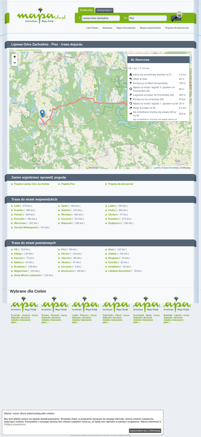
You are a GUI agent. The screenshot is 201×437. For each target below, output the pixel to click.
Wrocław (66, 214)
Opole (64, 206)
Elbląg (18, 253)
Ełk (16, 249)
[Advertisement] (100, 381)
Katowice (113, 219)
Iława (111, 249)
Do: (126, 17)
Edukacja (107, 28)
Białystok (66, 223)
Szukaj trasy (86, 10)
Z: (80, 17)
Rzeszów (19, 219)
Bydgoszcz (114, 223)
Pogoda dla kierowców (177, 28)
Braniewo (19, 266)
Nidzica (18, 262)
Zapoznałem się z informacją (145, 430)
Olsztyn (112, 214)
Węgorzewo (21, 271)
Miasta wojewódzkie (150, 28)
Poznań (18, 214)
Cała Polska (92, 28)
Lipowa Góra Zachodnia (29, 44)
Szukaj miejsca (104, 10)
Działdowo (114, 266)
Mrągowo (113, 258)
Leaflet (156, 167)
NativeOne (101, 329)
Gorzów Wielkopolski (26, 227)
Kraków (18, 210)
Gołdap (112, 253)
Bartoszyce (68, 271)
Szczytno (66, 266)
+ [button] (14, 56)
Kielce (112, 210)
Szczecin (66, 219)
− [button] (14, 62)
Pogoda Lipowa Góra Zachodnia (31, 184)
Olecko (65, 253)
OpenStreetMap (171, 167)
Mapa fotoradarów (126, 28)
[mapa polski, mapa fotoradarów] (41, 16)
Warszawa (20, 223)
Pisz (54, 44)
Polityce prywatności (15, 424)
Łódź (17, 206)
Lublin (112, 206)
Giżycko (66, 258)
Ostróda (113, 262)
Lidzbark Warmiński (119, 271)
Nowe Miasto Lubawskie (28, 275)
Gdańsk (65, 210)
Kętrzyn (19, 258)
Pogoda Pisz (68, 184)
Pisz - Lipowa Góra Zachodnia (25, 50)
